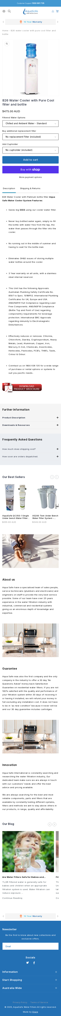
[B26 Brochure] (22, 393)
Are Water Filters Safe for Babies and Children (23, 877)
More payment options (30, 177)
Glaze (35, 1012)
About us (8, 579)
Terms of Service (39, 1002)
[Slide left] (52, 477)
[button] (3, 11)
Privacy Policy (20, 1002)
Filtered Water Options (13, 117)
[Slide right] (57, 477)
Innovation (9, 765)
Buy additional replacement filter (19, 131)
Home (5, 30)
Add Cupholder (10, 144)
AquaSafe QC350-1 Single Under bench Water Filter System (15, 517)
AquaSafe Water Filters (24, 1007)
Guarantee (9, 668)
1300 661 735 (38, 3)
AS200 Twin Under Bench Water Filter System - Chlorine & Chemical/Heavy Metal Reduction (46, 517)
